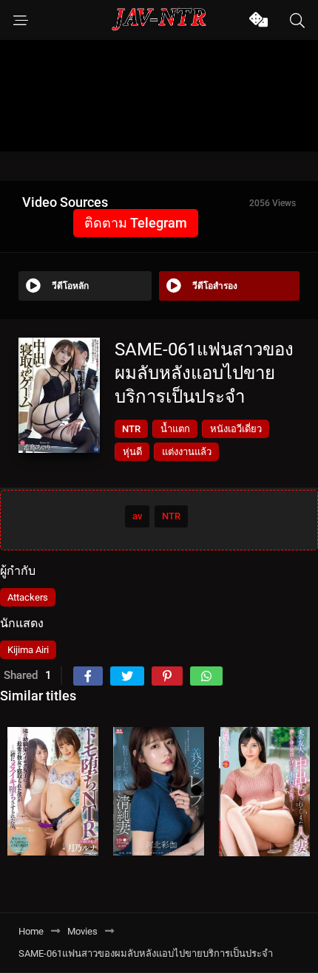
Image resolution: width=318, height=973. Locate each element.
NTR (131, 428)
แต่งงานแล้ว (187, 451)
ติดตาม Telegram (135, 223)
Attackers (27, 597)
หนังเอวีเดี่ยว (236, 428)
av (137, 516)
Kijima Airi (28, 649)
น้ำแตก (175, 428)
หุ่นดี (132, 451)
